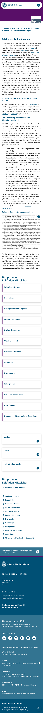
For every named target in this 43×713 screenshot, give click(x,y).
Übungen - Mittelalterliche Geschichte (20, 416)
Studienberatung (7, 580)
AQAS (17, 685)
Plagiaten (33, 48)
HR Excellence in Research (30, 676)
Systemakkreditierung (28, 685)
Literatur (14, 114)
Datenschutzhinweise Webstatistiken (14, 707)
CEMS (4, 685)
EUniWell (13, 654)
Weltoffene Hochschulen (10, 676)
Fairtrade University (8, 694)
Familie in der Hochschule (26, 694)
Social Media (8, 591)
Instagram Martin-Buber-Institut (13, 596)
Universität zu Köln (15, 4)
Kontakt (4, 585)
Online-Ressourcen (12, 330)
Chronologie (9, 373)
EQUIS (10, 685)
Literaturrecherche (12, 319)
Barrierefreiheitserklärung (21, 624)
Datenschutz (6, 624)
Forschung (5, 582)
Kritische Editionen (12, 351)
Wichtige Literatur (12, 287)
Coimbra (5, 654)
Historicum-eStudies (15, 6)
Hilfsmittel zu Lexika (12, 464)
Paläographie (9, 384)
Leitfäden (26, 28)
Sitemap (18, 626)
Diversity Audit (7, 665)
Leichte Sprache (7, 626)
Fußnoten (23, 50)
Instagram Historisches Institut (12, 598)
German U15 (22, 654)
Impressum (26, 626)
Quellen (5, 114)
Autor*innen (9, 405)
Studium (5, 578)
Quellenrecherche (11, 341)
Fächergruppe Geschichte (14, 574)
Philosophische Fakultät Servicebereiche (13, 606)
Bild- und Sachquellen (13, 394)
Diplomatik (9, 362)
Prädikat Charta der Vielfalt (30, 663)
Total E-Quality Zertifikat (10, 663)
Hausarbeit (33, 104)
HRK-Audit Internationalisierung (12, 674)
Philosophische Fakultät (10, 28)
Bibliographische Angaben (23, 31)
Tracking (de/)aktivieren (10, 710)
